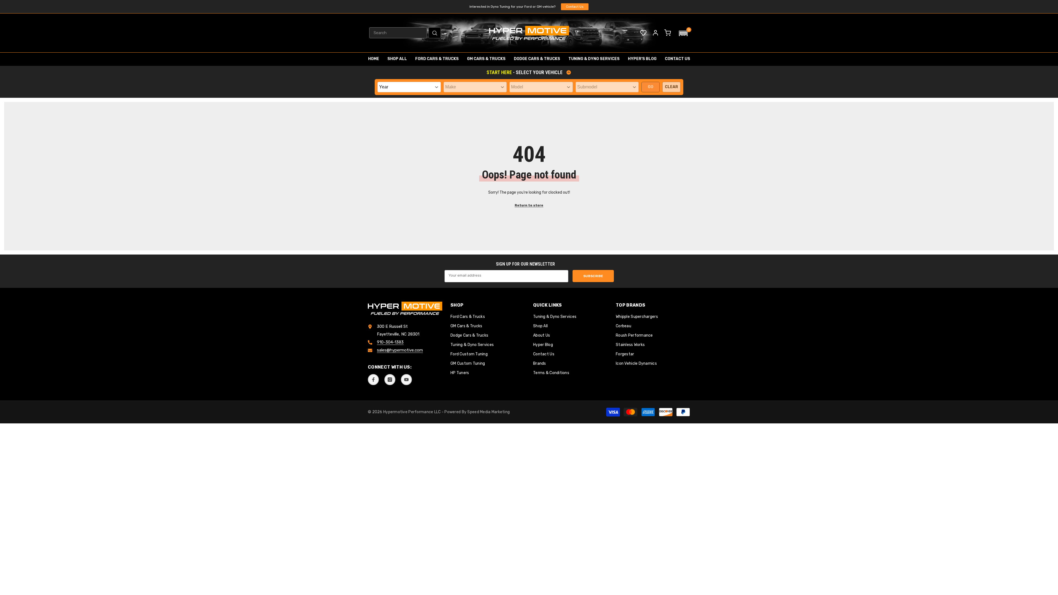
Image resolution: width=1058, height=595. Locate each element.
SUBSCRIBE (593, 276)
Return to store (529, 205)
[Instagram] (389, 379)
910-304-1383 (390, 342)
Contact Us (575, 7)
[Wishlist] (643, 32)
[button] (683, 33)
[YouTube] (406, 379)
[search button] (434, 32)
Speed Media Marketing (488, 412)
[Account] (655, 32)
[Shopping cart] (667, 32)
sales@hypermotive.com (400, 350)
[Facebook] (373, 379)
